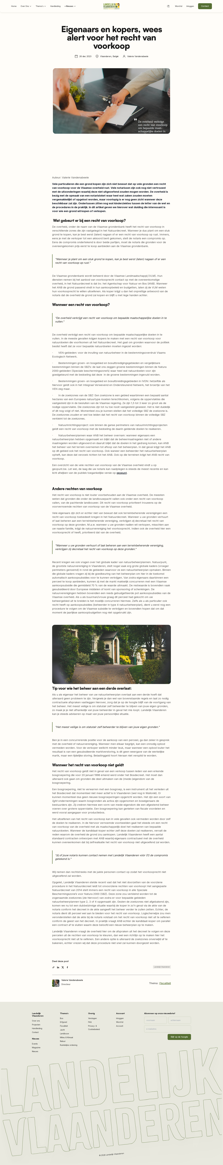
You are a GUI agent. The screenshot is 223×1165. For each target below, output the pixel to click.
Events (35, 1044)
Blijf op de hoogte (179, 1037)
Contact (205, 6)
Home (14, 6)
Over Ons (25, 6)
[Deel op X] (62, 967)
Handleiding (55, 6)
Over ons (36, 1021)
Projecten (36, 1025)
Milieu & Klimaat (66, 1037)
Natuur (63, 1041)
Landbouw (64, 1033)
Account (119, 1026)
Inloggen (190, 6)
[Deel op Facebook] (67, 967)
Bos (61, 1018)
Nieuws (35, 1051)
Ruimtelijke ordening (68, 1045)
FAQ (90, 1022)
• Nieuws (69, 6)
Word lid (178, 6)
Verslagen (92, 1018)
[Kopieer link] (53, 967)
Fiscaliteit (165, 983)
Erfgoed (63, 1022)
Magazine (36, 1047)
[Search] (168, 6)
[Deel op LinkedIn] (58, 967)
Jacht (62, 1030)
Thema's (39, 6)
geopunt (122, 472)
